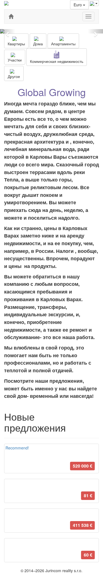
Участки (15, 60)
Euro (78, 4)
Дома (38, 43)
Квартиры (16, 43)
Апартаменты (63, 43)
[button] (7, 31)
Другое (14, 76)
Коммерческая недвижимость (56, 61)
